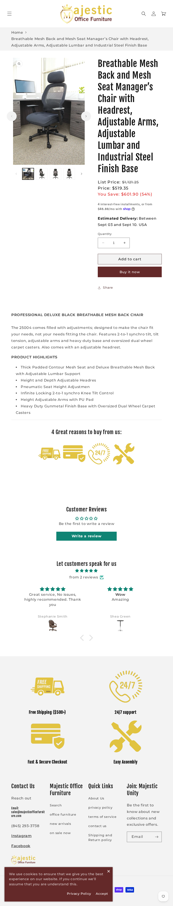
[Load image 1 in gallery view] (28, 174)
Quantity (105, 234)
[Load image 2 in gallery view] (42, 174)
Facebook (20, 846)
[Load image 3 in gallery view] (55, 174)
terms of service (102, 817)
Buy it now (130, 272)
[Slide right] (86, 116)
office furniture (63, 814)
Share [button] (108, 288)
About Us (96, 798)
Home (17, 32)
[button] (9, 14)
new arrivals (60, 824)
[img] (86, 570)
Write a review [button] (86, 536)
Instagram (21, 836)
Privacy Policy (79, 894)
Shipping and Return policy (100, 837)
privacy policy (100, 808)
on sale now (60, 833)
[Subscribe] (157, 837)
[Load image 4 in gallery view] (69, 174)
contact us (97, 826)
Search (56, 805)
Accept (102, 894)
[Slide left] (12, 116)
